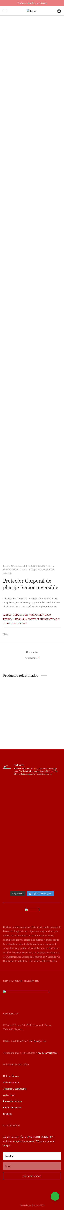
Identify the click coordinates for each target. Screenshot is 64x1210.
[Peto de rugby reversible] (47, 703)
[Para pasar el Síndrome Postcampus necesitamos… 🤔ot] (32, 825)
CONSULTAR (20, 619)
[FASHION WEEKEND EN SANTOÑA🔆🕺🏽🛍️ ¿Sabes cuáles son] (32, 843)
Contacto (7, 1114)
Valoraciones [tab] (32, 657)
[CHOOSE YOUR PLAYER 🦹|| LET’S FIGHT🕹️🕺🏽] (32, 835)
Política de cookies (12, 1107)
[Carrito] (59, 11)
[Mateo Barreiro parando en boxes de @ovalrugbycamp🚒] (32, 857)
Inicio (5, 566)
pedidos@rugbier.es (47, 1053)
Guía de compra (11, 1082)
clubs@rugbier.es (37, 1041)
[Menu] (5, 11)
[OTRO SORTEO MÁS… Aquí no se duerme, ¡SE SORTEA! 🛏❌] (32, 798)
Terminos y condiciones (14, 1088)
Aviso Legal (9, 1095)
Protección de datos (12, 1101)
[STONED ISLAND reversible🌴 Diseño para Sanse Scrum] (32, 877)
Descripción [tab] (32, 652)
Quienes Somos (10, 1076)
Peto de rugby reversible (45, 717)
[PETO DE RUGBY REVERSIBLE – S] (17, 703)
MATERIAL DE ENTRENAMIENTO (28, 566)
